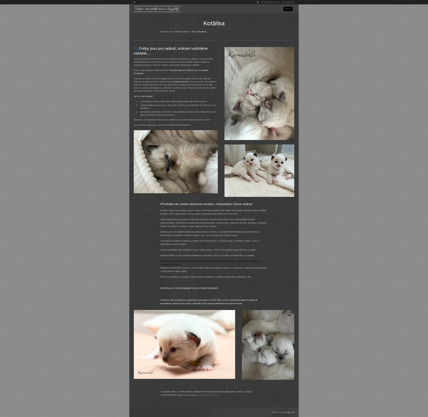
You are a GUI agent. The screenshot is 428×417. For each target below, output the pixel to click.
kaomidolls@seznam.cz (271, 2)
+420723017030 (289, 2)
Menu (289, 9)
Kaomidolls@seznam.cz (208, 395)
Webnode (290, 412)
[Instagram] (134, 2)
